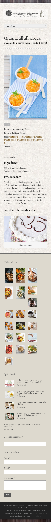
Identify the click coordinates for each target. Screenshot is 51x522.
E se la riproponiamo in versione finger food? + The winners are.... (30, 392)
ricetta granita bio (18, 140)
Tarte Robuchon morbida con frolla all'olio (31, 403)
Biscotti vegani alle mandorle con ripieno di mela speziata (31, 414)
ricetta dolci (30, 137)
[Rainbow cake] (25, 229)
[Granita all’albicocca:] (25, 119)
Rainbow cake (25, 245)
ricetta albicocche (16, 137)
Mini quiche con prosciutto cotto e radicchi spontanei (22, 426)
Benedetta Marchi (21, 505)
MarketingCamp (36, 516)
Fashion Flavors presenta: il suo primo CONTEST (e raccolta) (29, 381)
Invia (7, 495)
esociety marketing (41, 513)
